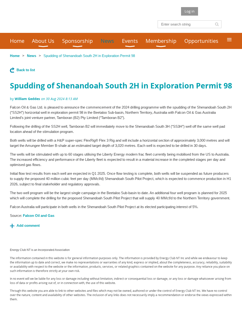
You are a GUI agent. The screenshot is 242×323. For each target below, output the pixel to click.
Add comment (28, 225)
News (31, 56)
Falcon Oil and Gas (38, 216)
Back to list (26, 70)
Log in (189, 11)
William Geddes (27, 98)
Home (15, 56)
